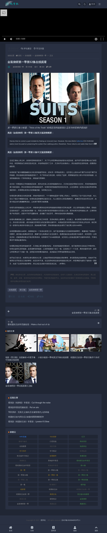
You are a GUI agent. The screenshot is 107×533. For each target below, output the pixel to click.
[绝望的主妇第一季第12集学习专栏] (86, 343)
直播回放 (83, 456)
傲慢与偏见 (23, 441)
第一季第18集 (23, 475)
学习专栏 (23, 451)
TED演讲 (53, 437)
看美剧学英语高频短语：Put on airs (23, 408)
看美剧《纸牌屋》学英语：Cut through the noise (29, 403)
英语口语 (23, 499)
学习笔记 (53, 451)
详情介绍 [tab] (15, 49)
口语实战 (53, 441)
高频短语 (53, 504)
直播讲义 (23, 460)
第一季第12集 (53, 470)
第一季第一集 (53, 475)
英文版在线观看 (83, 494)
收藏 (22, 297)
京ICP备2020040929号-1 (70, 520)
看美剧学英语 (53, 465)
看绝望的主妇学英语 (22, 465)
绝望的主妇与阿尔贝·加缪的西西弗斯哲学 (26, 417)
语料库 (53, 530)
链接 (41, 297)
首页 (20, 55)
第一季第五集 (53, 480)
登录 (93, 4)
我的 (75, 530)
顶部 (96, 530)
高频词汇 (83, 504)
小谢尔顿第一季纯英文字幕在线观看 (53, 357)
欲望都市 (53, 456)
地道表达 (83, 446)
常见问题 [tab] (40, 49)
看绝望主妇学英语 (83, 460)
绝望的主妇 (53, 489)
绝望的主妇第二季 (23, 494)
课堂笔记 (53, 499)
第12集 (22, 290)
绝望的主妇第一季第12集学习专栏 (85, 357)
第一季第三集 (83, 475)
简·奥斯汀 (53, 484)
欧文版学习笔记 (23, 456)
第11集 (83, 465)
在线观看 (28, 55)
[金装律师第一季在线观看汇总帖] (21, 378)
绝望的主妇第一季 (83, 489)
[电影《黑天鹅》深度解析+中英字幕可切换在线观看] (21, 343)
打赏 (12, 297)
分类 (32, 530)
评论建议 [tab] (27, 49)
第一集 (22, 484)
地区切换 (53, 446)
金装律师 (83, 499)
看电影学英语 (53, 460)
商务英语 (83, 441)
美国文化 (53, 494)
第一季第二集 (23, 480)
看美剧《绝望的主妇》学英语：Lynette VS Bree (28, 422)
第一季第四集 (83, 480)
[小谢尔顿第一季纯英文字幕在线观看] (53, 343)
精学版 (83, 484)
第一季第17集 (83, 470)
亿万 (83, 437)
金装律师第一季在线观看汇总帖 (18, 386)
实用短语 (83, 451)
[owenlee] (9, 67)
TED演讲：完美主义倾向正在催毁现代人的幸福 (28, 412)
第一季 (22, 470)
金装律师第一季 (40, 55)
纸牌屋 (22, 489)
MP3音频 (23, 437)
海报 (31, 297)
